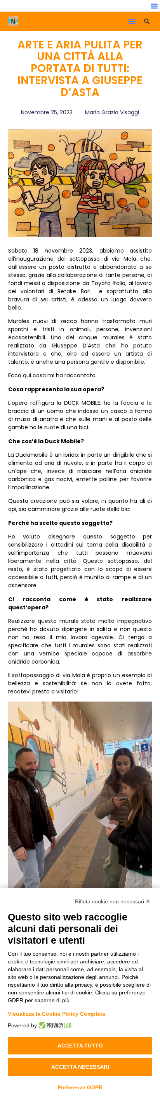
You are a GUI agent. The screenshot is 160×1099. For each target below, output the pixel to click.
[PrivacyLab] (54, 1025)
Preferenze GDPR (80, 1087)
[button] (154, 6)
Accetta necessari (80, 1067)
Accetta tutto (80, 1045)
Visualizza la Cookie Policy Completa (56, 1014)
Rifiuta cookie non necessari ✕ (112, 901)
